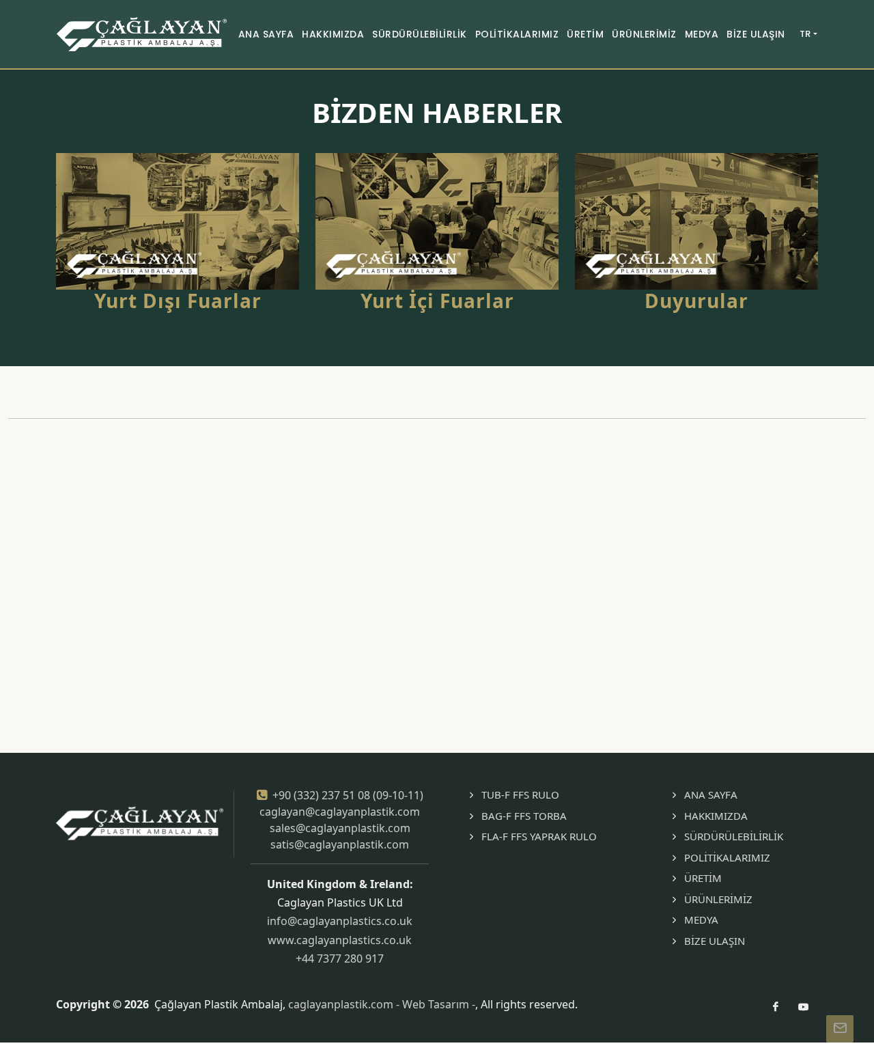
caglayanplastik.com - (345, 1004)
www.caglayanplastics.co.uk (340, 940)
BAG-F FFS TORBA (524, 816)
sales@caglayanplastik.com (340, 828)
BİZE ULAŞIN (714, 941)
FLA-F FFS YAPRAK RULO (539, 836)
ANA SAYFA (710, 794)
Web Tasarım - (438, 1004)
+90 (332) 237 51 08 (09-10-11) (347, 795)
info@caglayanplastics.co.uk (339, 920)
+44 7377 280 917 (340, 958)
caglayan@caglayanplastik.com (339, 811)
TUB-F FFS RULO (520, 794)
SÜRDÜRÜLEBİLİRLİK (733, 836)
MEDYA (701, 919)
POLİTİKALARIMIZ (727, 857)
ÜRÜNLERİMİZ (718, 899)
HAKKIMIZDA (716, 816)
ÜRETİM (703, 878)
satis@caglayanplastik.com (339, 844)
